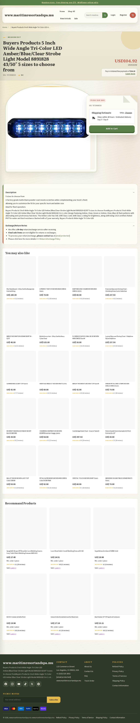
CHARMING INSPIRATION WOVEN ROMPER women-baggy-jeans (51, 432)
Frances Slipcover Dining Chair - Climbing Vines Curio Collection (116, 290)
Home (62, 11)
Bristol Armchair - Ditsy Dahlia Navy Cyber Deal (52, 337)
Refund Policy (118, 666)
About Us (88, 666)
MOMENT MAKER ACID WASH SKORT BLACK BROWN (19, 432)
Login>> (13, 568)
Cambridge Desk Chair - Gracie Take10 (85, 431)
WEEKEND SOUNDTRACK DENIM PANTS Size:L (118, 479)
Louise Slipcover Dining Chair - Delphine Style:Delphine (119, 337)
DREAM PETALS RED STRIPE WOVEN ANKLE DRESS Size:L (117, 385)
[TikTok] (25, 684)
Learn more (130, 74)
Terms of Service (119, 676)
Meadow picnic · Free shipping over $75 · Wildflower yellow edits (70, 2)
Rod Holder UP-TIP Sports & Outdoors (107, 617)
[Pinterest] (38, 684)
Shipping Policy (118, 680)
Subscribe (53, 700)
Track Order (89, 680)
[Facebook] (5, 684)
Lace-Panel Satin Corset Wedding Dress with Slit (67, 551)
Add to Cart (112, 128)
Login (113, 15)
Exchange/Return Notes (16, 225)
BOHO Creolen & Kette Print (16, 617)
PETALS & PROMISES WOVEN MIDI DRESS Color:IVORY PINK (53, 479)
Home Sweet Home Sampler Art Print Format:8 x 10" (118, 432)
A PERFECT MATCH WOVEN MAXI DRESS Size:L (53, 290)
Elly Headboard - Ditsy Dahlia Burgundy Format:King (20, 290)
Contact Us (88, 671)
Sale (76, 18)
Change (128, 113)
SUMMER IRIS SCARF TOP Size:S (17, 384)
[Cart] (133, 15)
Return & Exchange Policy (50, 239)
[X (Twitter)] (32, 684)
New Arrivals (65, 18)
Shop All (71, 11)
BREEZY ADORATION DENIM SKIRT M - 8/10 (19, 337)
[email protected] (63, 236)
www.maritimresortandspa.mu (29, 15)
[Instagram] (12, 684)
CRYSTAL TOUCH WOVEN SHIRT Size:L (85, 478)
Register (123, 15)
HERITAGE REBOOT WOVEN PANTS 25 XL (53, 384)
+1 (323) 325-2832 (63, 673)
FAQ (86, 676)
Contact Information (120, 685)
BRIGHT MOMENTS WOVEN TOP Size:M (85, 384)
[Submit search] (105, 15)
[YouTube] (19, 684)
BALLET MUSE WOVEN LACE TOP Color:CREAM (18, 479)
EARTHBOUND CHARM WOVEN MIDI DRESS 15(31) (84, 290)
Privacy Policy (118, 671)
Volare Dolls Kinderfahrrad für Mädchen (64, 617)
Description (11, 192)
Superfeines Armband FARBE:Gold (106, 551)
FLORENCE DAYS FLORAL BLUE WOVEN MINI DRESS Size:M (85, 337)
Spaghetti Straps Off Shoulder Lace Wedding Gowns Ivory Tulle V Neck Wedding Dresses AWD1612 (24, 552)
